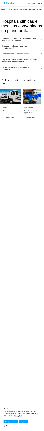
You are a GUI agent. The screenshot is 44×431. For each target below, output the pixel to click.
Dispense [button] (23, 421)
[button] (9, 426)
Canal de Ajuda (13, 9)
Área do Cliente (35, 3)
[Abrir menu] (2, 3)
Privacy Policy (18, 416)
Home (3, 9)
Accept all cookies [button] (10, 421)
